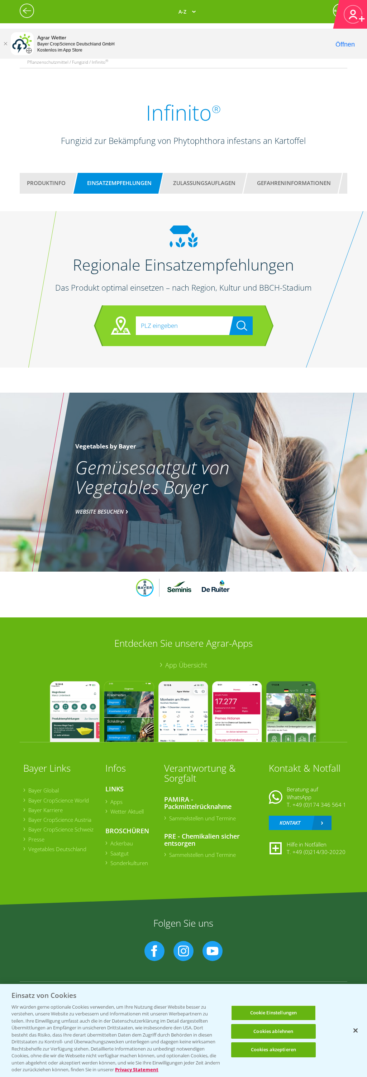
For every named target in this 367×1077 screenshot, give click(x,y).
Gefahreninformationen (294, 182)
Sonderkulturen (129, 863)
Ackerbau (121, 843)
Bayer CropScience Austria (59, 819)
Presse (36, 839)
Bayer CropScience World (58, 800)
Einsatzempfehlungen (119, 182)
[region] (183, 1030)
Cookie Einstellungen (273, 1012)
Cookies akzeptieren (273, 1049)
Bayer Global (43, 790)
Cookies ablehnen (273, 1031)
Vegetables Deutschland (57, 849)
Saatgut (119, 853)
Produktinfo (46, 182)
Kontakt (290, 822)
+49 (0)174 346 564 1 (319, 804)
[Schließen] (5, 44)
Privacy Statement (136, 1069)
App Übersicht (186, 665)
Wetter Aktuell (127, 811)
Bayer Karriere (45, 810)
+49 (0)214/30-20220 (318, 851)
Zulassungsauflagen (204, 182)
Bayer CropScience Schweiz (61, 829)
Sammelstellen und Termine (202, 818)
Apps (116, 801)
